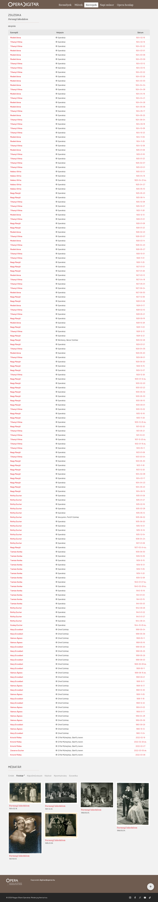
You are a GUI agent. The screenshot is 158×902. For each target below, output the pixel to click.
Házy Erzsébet (16, 629)
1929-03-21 (140, 344)
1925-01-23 (140, 158)
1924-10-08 (140, 128)
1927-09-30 (140, 292)
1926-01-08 (140, 223)
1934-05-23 (140, 487)
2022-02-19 (140, 737)
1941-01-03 (140, 595)
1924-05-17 (140, 111)
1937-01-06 (140, 543)
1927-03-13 (140, 275)
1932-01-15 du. (140, 443)
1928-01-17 (140, 305)
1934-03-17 (140, 478)
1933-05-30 (140, 461)
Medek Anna (15, 37)
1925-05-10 (140, 189)
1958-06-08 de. (140, 664)
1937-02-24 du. (140, 547)
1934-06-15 (140, 491)
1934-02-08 (140, 474)
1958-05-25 (140, 651)
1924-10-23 (140, 132)
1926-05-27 (140, 249)
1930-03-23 (140, 387)
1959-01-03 (140, 707)
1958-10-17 (140, 685)
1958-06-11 (140, 668)
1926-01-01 (140, 219)
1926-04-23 (140, 245)
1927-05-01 (140, 284)
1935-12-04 (140, 534)
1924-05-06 (140, 106)
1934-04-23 (140, 482)
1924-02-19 (140, 42)
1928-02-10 (140, 309)
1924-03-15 (140, 68)
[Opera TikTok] (150, 897)
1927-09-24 (140, 288)
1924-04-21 (140, 98)
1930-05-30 (140, 396)
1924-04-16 (140, 93)
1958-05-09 (140, 634)
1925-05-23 (140, 193)
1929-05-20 (140, 353)
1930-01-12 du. (140, 379)
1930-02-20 (140, 383)
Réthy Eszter (16, 495)
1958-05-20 (140, 646)
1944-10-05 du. (140, 625)
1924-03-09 (140, 59)
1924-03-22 (140, 72)
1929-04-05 (140, 348)
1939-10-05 (140, 556)
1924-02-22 (140, 46)
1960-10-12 (140, 729)
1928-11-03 (140, 327)
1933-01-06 (140, 452)
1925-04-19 (140, 176)
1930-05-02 (140, 392)
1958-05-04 (140, 629)
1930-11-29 (140, 417)
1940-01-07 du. (140, 582)
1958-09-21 (140, 677)
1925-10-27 (140, 206)
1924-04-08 (140, 89)
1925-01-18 (140, 154)
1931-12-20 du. (140, 439)
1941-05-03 (140, 603)
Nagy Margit (15, 193)
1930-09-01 (140, 405)
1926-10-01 (140, 253)
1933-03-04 (140, 456)
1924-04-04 (140, 85)
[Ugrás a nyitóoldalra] (23, 4)
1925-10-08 (140, 201)
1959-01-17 (140, 711)
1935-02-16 (140, 504)
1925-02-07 (140, 163)
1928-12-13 (140, 331)
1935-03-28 (140, 508)
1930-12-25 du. (140, 422)
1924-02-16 (140, 37)
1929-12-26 (140, 374)
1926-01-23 (140, 227)
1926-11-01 (140, 258)
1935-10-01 (140, 526)
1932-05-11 (140, 448)
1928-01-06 (140, 301)
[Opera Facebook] (135, 897)
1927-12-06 (140, 297)
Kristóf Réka (15, 737)
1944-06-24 (140, 621)
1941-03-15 (140, 599)
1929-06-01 (140, 357)
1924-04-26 (140, 102)
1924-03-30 (140, 80)
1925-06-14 (140, 197)
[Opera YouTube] (145, 897)
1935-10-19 (140, 530)
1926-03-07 (140, 236)
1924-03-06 (140, 55)
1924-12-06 (140, 145)
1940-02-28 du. (140, 586)
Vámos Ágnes (16, 638)
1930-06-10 (140, 400)
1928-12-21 (140, 335)
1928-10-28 (140, 322)
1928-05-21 (140, 314)
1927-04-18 (140, 279)
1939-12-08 (140, 577)
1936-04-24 (140, 538)
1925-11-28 (140, 210)
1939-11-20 (140, 573)
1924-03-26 (140, 76)
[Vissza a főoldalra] (14, 882)
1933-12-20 (140, 469)
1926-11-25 (140, 262)
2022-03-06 (140, 754)
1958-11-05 (140, 694)
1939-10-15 (140, 560)
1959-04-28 (140, 716)
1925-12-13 (140, 214)
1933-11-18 (140, 465)
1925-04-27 (140, 184)
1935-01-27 (140, 500)
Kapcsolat (43, 880)
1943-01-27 (140, 616)
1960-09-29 (140, 724)
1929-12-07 (140, 370)
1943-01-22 (140, 612)
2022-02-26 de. (140, 742)
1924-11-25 (140, 141)
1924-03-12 (140, 63)
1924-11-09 (140, 137)
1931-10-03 (140, 435)
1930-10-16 (140, 413)
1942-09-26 (140, 608)
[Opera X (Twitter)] (140, 897)
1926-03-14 (140, 240)
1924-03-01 (140, 50)
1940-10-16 (140, 590)
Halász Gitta (15, 171)
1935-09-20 (140, 521)
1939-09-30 (140, 551)
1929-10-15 (140, 366)
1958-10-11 (140, 681)
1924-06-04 (140, 119)
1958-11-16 (140, 698)
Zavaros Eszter (17, 750)
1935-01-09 (140, 495)
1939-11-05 (140, 569)
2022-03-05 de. (140, 750)
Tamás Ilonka (16, 551)
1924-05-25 (140, 115)
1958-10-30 (140, 690)
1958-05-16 (140, 642)
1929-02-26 (140, 340)
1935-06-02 (140, 517)
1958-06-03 (140, 659)
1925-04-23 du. (140, 180)
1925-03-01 (140, 167)
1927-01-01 (140, 266)
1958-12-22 (140, 703)
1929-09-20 (140, 361)
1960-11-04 (140, 733)
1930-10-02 (140, 409)
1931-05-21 (140, 430)
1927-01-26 (140, 271)
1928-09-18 (140, 318)
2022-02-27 (140, 746)
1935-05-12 (140, 513)
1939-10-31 (140, 564)
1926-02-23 (140, 232)
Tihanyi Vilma (16, 42)
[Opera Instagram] (130, 897)
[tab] (20, 775)
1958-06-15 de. (140, 672)
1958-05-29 (140, 655)
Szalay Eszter (16, 625)
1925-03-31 (140, 171)
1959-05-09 (140, 720)
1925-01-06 (140, 150)
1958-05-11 (140, 638)
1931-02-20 (140, 426)
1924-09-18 (140, 124)
